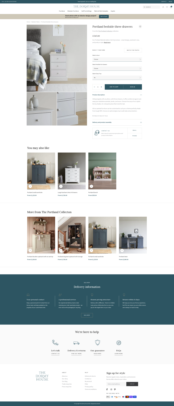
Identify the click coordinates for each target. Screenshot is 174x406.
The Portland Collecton (105, 31)
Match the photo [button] (133, 50)
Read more (107, 42)
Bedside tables (36, 22)
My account (88, 381)
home (28, 22)
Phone (134, 136)
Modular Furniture (73, 11)
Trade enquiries (67, 384)
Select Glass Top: (97, 74)
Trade (170, 1)
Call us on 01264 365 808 (9, 1)
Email (135, 130)
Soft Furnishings (86, 11)
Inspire (113, 11)
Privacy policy (89, 387)
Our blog (64, 381)
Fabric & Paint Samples (101, 11)
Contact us (88, 379)
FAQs (86, 384)
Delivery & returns (90, 376)
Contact (163, 1)
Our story (65, 379)
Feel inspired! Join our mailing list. (87, 2)
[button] (140, 26)
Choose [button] (96, 59)
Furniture (62, 11)
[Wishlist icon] (166, 7)
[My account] (163, 7)
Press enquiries (66, 387)
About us (64, 376)
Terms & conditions (91, 389)
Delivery (87, 315)
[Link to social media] (107, 389)
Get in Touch (104, 16)
